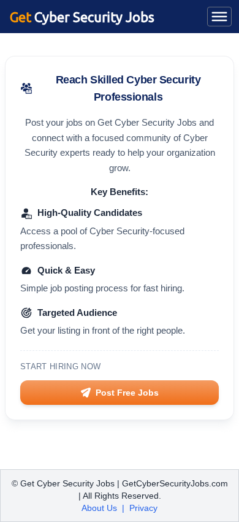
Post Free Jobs (127, 392)
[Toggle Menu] (219, 16)
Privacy (143, 508)
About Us (99, 508)
